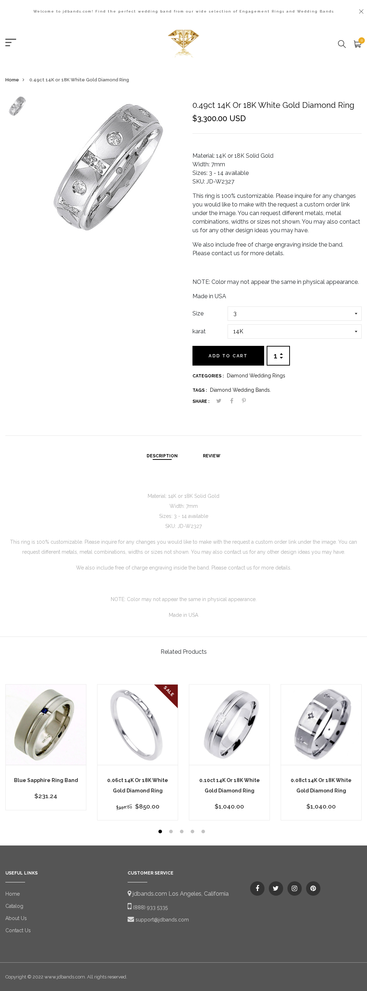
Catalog (14, 906)
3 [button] (183, 832)
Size (198, 313)
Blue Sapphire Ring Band (46, 780)
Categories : (208, 375)
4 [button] (193, 832)
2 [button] (172, 832)
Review (211, 455)
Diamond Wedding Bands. (240, 390)
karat (199, 331)
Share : (200, 401)
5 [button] (204, 832)
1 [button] (161, 832)
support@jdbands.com (161, 920)
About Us (16, 918)
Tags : (199, 390)
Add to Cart (228, 355)
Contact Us (18, 930)
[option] (16, 108)
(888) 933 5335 (150, 907)
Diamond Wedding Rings (256, 375)
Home (12, 79)
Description (162, 455)
